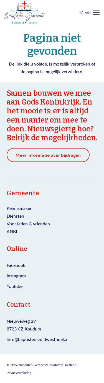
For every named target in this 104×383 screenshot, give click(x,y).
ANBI (12, 231)
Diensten (15, 216)
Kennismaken (19, 208)
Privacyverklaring (19, 372)
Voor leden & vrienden (28, 223)
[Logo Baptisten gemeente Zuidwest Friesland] (24, 12)
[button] (89, 12)
